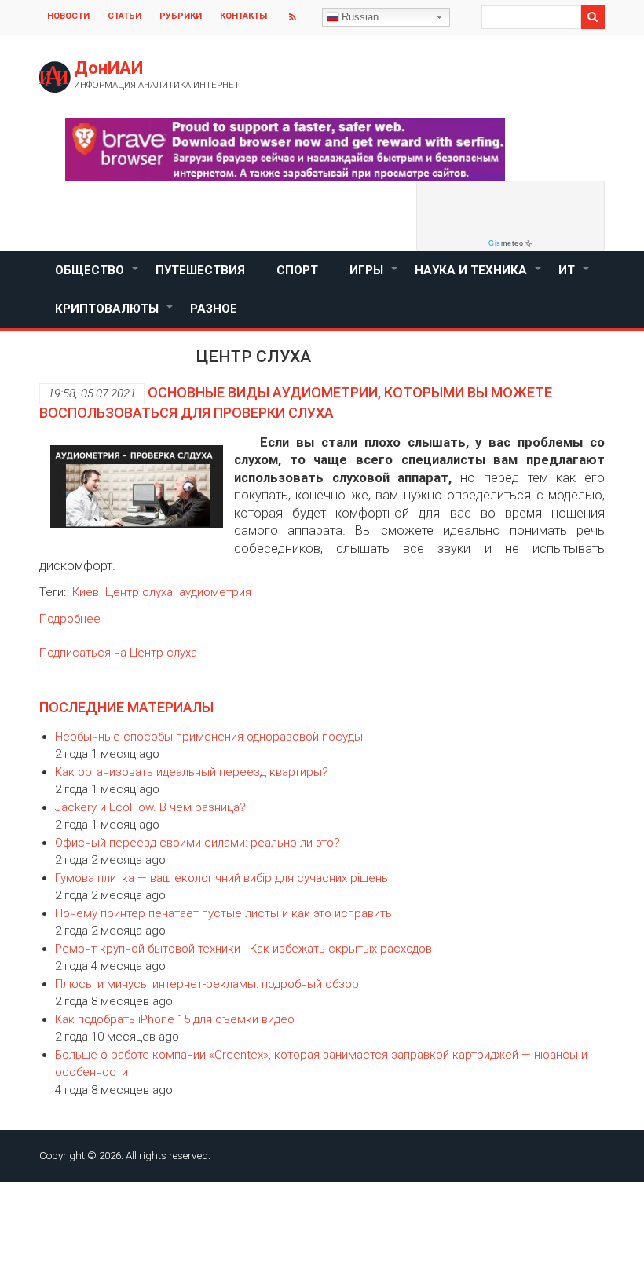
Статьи (124, 16)
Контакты (243, 16)
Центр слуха (139, 592)
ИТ (574, 276)
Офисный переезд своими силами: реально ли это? (197, 843)
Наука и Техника (479, 276)
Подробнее (70, 619)
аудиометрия (215, 592)
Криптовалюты (114, 315)
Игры (374, 276)
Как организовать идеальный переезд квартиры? (191, 772)
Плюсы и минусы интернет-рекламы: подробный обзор (207, 984)
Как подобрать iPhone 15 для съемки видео (175, 1019)
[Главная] (55, 77)
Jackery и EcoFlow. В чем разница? (150, 807)
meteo (505, 243)
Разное (213, 309)
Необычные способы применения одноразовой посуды (209, 737)
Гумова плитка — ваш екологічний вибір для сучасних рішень (221, 878)
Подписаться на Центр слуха (118, 653)
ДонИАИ (108, 68)
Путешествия (200, 270)
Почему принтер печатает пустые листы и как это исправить (223, 913)
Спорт (297, 270)
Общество (97, 276)
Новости (68, 16)
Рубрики (180, 16)
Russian (360, 17)
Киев (85, 592)
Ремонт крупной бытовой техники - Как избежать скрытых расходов (243, 949)
